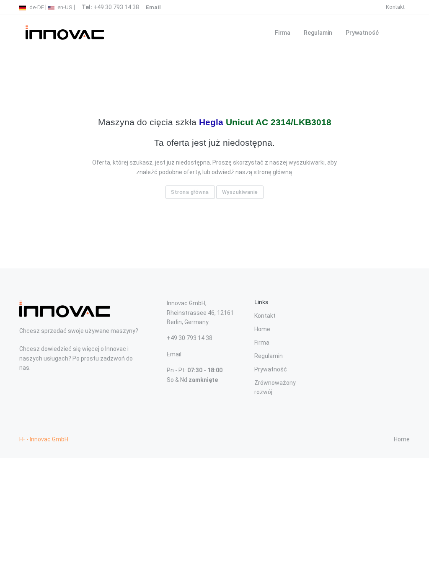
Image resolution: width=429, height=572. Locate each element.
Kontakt (395, 7)
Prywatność (362, 32)
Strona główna (190, 192)
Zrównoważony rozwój (275, 387)
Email (174, 354)
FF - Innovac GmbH (43, 439)
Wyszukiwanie (240, 192)
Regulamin (318, 32)
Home (262, 329)
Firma (282, 32)
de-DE (36, 7)
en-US (64, 7)
